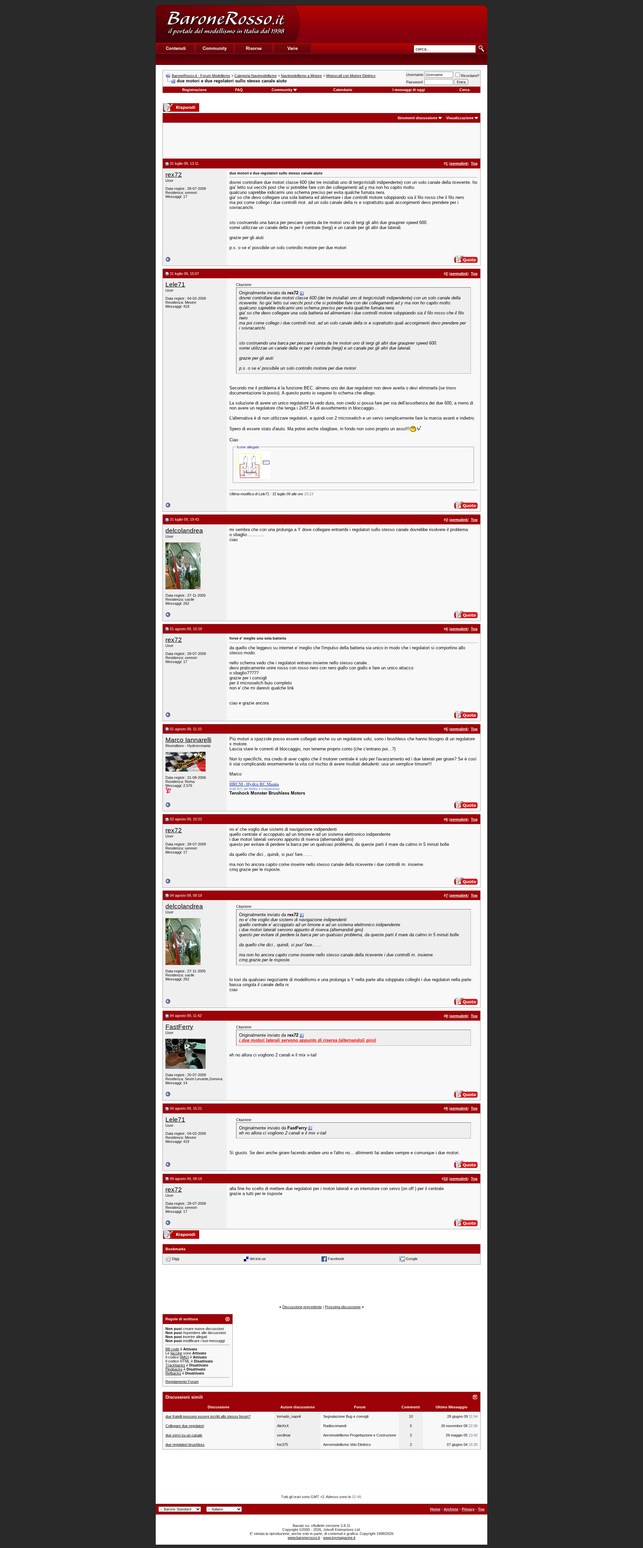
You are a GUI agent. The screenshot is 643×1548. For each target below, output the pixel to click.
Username (414, 75)
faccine (176, 1353)
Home (435, 1509)
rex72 (173, 174)
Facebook (336, 1259)
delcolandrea (184, 530)
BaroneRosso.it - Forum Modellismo (201, 76)
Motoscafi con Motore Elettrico (350, 76)
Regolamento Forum (182, 1382)
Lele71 (175, 284)
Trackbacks (175, 1365)
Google (412, 1259)
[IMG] (184, 1357)
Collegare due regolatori (184, 1426)
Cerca (464, 90)
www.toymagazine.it (339, 1538)
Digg (175, 1259)
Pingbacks (174, 1369)
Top (481, 1509)
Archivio (451, 1509)
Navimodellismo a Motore (301, 76)
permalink (459, 163)
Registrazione (194, 90)
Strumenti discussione (417, 118)
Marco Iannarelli (188, 739)
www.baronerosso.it (304, 1538)
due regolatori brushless (185, 1445)
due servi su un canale (183, 1435)
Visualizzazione (460, 118)
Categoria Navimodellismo (255, 76)
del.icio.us (258, 1259)
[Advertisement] (393, 24)
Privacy (468, 1509)
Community (282, 90)
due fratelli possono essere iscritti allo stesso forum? (208, 1416)
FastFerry (179, 1026)
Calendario (342, 90)
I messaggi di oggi (408, 90)
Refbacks (173, 1373)
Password (414, 82)
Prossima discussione (343, 1307)
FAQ (239, 90)
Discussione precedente (302, 1307)
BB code (172, 1349)
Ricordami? (470, 76)
